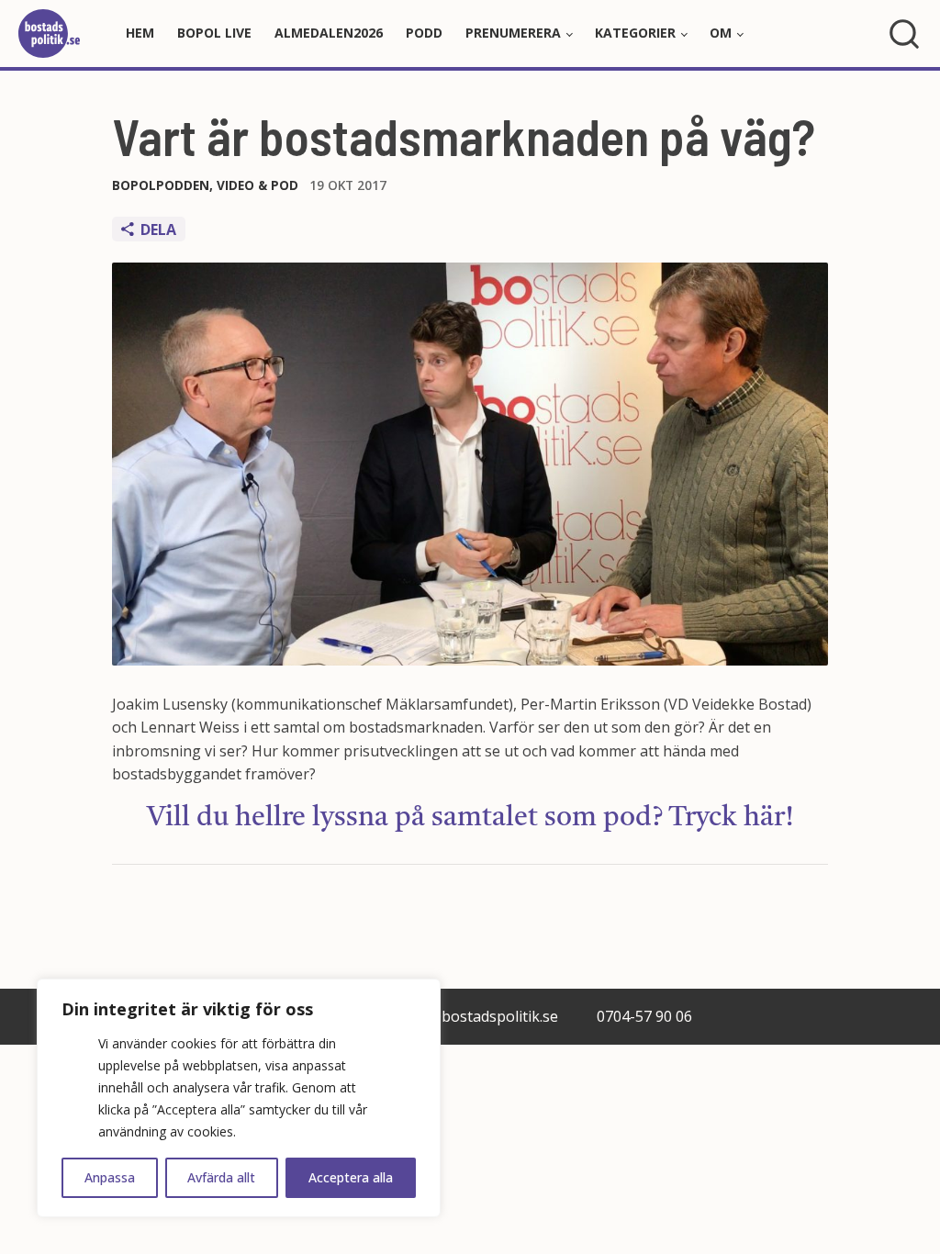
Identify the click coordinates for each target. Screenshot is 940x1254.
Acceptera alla (350, 1177)
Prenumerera (513, 32)
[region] (239, 1098)
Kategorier (635, 32)
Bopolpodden (160, 185)
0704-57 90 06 (644, 1016)
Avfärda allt (221, 1177)
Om (721, 32)
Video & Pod (257, 185)
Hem (140, 32)
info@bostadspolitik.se (479, 1016)
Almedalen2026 (328, 32)
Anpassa (109, 1177)
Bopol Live (214, 32)
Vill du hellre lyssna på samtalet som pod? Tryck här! (470, 818)
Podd (424, 32)
